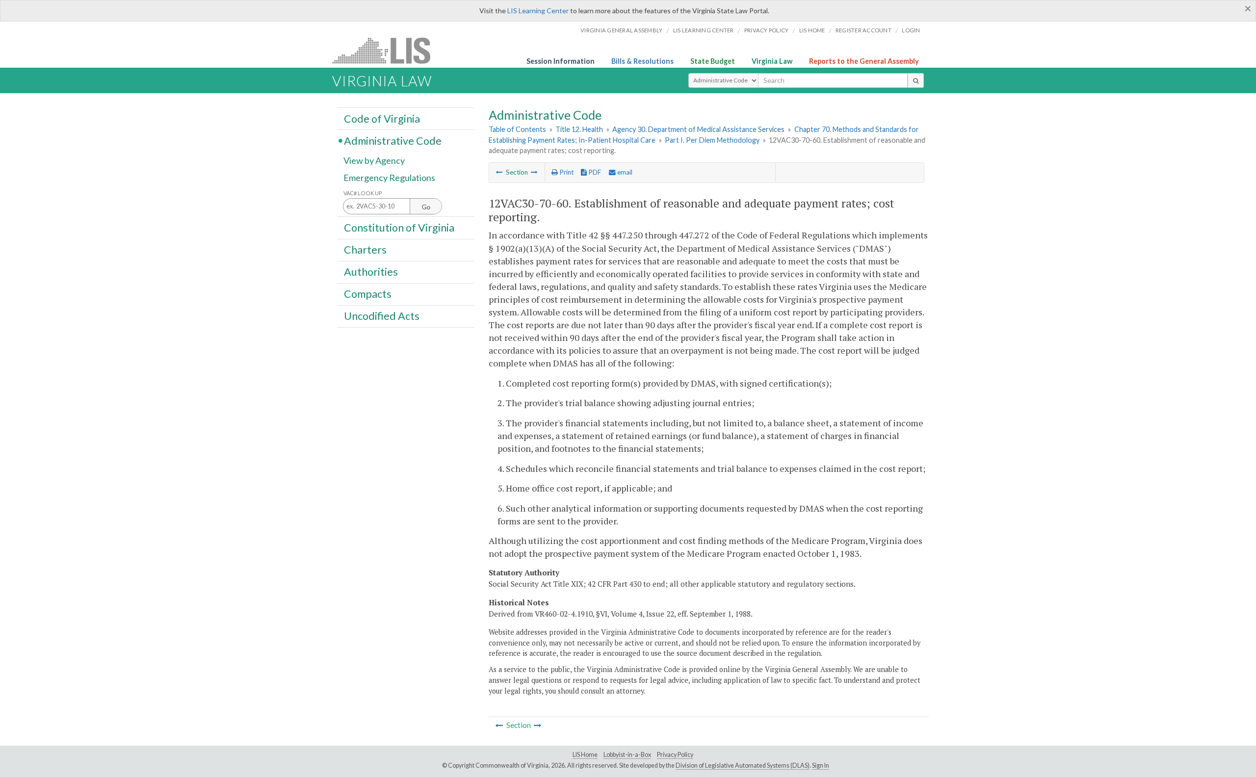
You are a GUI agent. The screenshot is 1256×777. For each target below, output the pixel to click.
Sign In (820, 765)
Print (566, 172)
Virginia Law (772, 61)
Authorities (371, 271)
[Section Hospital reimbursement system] (499, 172)
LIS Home (585, 754)
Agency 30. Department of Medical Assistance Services (698, 129)
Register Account (863, 30)
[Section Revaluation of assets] (534, 172)
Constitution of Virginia (399, 227)
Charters (365, 249)
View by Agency (374, 160)
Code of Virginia (382, 118)
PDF (594, 172)
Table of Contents (517, 129)
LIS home (812, 30)
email (624, 172)
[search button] (916, 80)
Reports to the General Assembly (864, 61)
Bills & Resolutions (642, 61)
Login (911, 30)
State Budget (712, 61)
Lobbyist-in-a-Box (627, 754)
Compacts (368, 293)
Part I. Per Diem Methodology (712, 140)
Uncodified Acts (381, 316)
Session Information (560, 61)
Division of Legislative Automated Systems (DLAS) (743, 765)
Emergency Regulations (389, 177)
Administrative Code (393, 140)
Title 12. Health (579, 129)
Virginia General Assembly (621, 30)
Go (425, 207)
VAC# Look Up (362, 193)
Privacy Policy (766, 30)
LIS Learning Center (538, 10)
